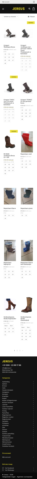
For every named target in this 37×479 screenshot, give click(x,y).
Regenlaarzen (6, 415)
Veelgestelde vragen (8, 477)
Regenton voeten (7, 417)
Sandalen (5, 421)
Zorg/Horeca (6, 444)
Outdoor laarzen (7, 409)
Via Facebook (9, 468)
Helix (4, 388)
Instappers (5, 392)
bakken (4, 384)
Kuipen (4, 398)
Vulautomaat (6, 436)
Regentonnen (6, 419)
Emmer (4, 386)
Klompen (5, 394)
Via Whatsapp (9, 470)
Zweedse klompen (8, 446)
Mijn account (5, 2)
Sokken (4, 431)
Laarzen (4, 404)
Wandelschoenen (7, 438)
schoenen (5, 425)
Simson (4, 429)
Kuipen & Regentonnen (9, 400)
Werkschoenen (7, 442)
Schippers (5, 423)
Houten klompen (7, 390)
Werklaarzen (6, 440)
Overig (4, 411)
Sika (3, 427)
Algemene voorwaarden (24, 477)
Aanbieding (6, 382)
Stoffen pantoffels (8, 434)
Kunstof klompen (7, 402)
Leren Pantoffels (7, 407)
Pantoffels (5, 413)
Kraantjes (5, 396)
